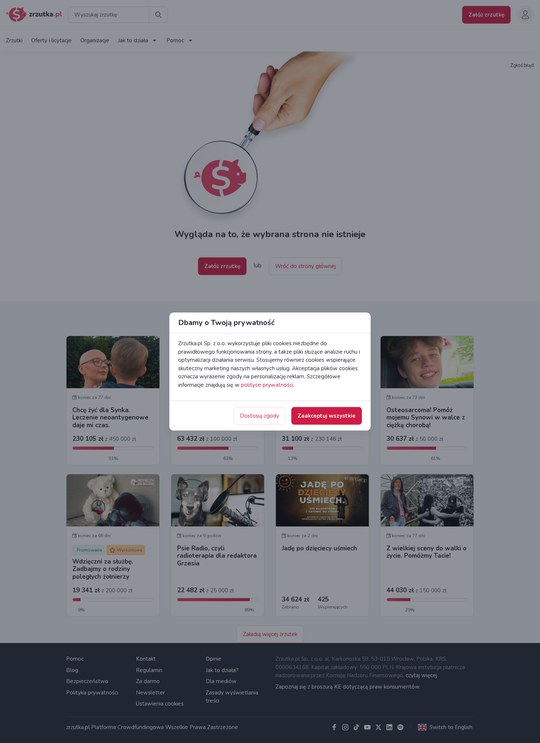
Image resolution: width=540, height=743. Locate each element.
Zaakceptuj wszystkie (327, 415)
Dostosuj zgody (259, 415)
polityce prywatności (267, 385)
